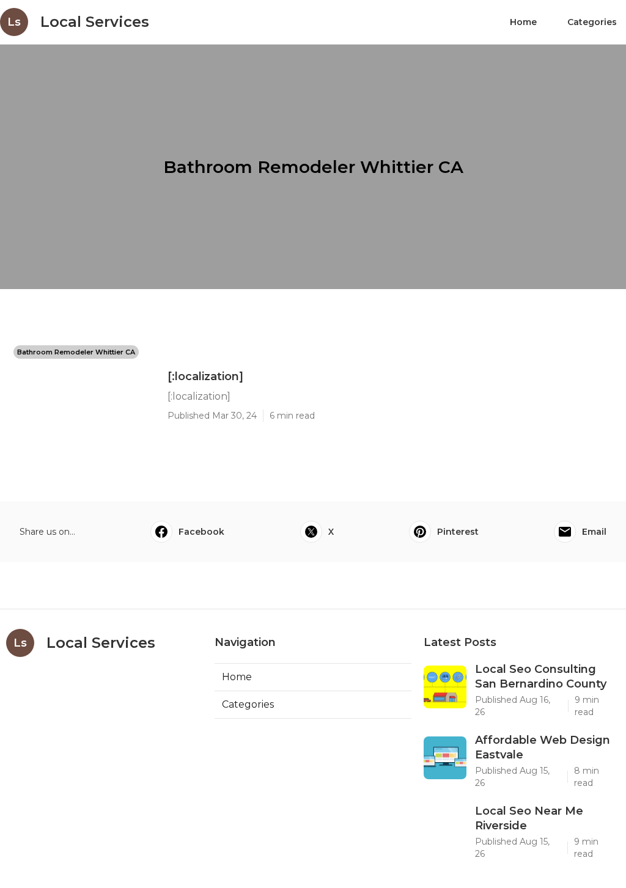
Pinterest (458, 531)
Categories (592, 22)
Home (523, 22)
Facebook (201, 531)
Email (594, 531)
